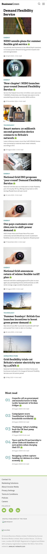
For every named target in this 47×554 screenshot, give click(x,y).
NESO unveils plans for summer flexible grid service (22, 43)
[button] (39, 3)
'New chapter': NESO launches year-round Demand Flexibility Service (22, 86)
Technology (9, 125)
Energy (7, 38)
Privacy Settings (8, 490)
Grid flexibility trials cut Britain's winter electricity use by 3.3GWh (22, 362)
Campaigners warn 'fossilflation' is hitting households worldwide (22, 416)
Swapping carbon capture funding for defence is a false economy (25, 458)
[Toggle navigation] (42, 3)
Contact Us (6, 479)
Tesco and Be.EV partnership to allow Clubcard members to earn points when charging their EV (26, 444)
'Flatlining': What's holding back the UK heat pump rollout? (24, 429)
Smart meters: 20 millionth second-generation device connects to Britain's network (19, 133)
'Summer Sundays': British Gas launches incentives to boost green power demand (22, 319)
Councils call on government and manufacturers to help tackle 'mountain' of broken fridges (25, 402)
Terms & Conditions (10, 494)
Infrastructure (11, 356)
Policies (5, 498)
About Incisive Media (10, 487)
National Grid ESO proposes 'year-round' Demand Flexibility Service (22, 180)
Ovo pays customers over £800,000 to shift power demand (18, 227)
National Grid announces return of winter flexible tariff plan (22, 274)
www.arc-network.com (17, 546)
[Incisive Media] (6, 530)
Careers (5, 501)
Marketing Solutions (10, 483)
